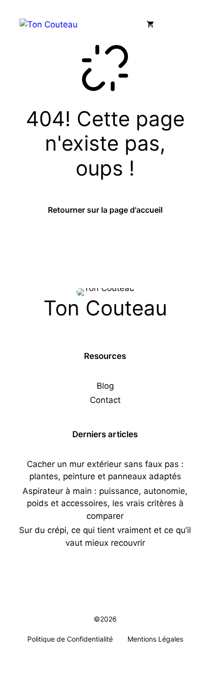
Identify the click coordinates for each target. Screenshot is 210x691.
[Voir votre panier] (150, 24)
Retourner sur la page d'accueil (105, 210)
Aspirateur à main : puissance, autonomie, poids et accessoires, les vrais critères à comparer (105, 503)
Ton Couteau (105, 307)
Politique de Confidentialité (70, 639)
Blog (105, 386)
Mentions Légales (155, 639)
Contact (105, 400)
